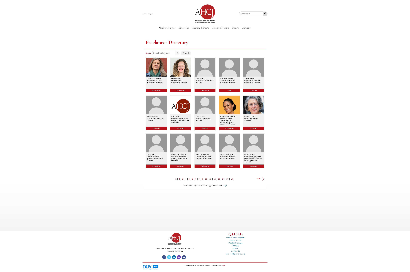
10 (206, 179)
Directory (235, 246)
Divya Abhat (200, 78)
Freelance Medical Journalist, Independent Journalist (155, 158)
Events (235, 248)
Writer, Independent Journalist (251, 119)
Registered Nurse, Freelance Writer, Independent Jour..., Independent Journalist (227, 121)
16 (232, 179)
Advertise (246, 27)
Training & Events (200, 27)
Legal (223, 265)
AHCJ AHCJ (175, 116)
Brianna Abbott (176, 78)
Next (259, 179)
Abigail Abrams (249, 78)
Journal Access (235, 240)
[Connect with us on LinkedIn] (174, 257)
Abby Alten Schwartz (178, 154)
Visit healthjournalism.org (235, 254)
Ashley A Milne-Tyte (154, 78)
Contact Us (235, 251)
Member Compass (167, 27)
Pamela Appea (249, 154)
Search (148, 53)
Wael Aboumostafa (226, 78)
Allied (229, 90)
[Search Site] (264, 13)
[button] (178, 53)
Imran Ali (150, 154)
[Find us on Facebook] (164, 257)
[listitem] (145, 14)
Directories (184, 27)
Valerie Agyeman (153, 116)
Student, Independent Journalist (203, 119)
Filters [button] (185, 53)
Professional (156, 90)
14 (223, 179)
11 (210, 179)
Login (225, 185)
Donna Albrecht (250, 116)
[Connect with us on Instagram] (179, 257)
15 (227, 179)
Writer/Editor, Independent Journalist (204, 81)
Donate (235, 27)
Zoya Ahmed (200, 116)
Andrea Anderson (226, 154)
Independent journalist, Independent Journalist (154, 81)
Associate (253, 90)
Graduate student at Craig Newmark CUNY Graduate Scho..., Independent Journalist (253, 159)
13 (219, 179)
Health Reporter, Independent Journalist (179, 81)
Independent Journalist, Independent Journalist (252, 81)
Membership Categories (235, 237)
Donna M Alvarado (202, 154)
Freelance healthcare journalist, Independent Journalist (179, 158)
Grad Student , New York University (155, 119)
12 (215, 179)
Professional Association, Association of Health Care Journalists (180, 120)
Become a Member (220, 27)
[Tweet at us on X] (169, 257)
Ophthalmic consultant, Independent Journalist (227, 81)
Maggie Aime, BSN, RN (228, 116)
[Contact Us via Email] (184, 257)
